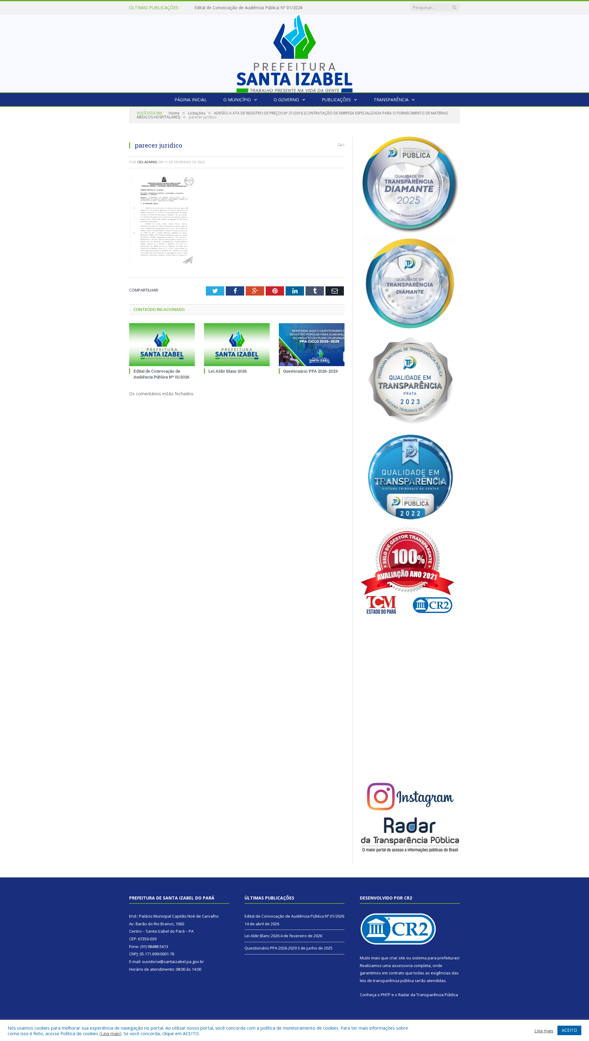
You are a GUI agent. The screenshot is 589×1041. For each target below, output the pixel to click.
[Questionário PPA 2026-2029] (312, 344)
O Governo (286, 100)
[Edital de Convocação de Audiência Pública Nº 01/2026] (162, 344)
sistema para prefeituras (435, 958)
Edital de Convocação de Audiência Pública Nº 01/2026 (161, 373)
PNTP (386, 994)
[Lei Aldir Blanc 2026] (237, 344)
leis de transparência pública (387, 980)
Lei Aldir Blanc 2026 (213, 7)
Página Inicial (191, 100)
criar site (397, 958)
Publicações (336, 100)
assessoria (402, 965)
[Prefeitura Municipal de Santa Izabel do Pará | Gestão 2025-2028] (294, 52)
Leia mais (110, 1033)
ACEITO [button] (569, 1030)
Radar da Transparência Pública (428, 994)
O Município (237, 100)
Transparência (391, 100)
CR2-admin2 (147, 162)
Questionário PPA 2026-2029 (310, 371)
